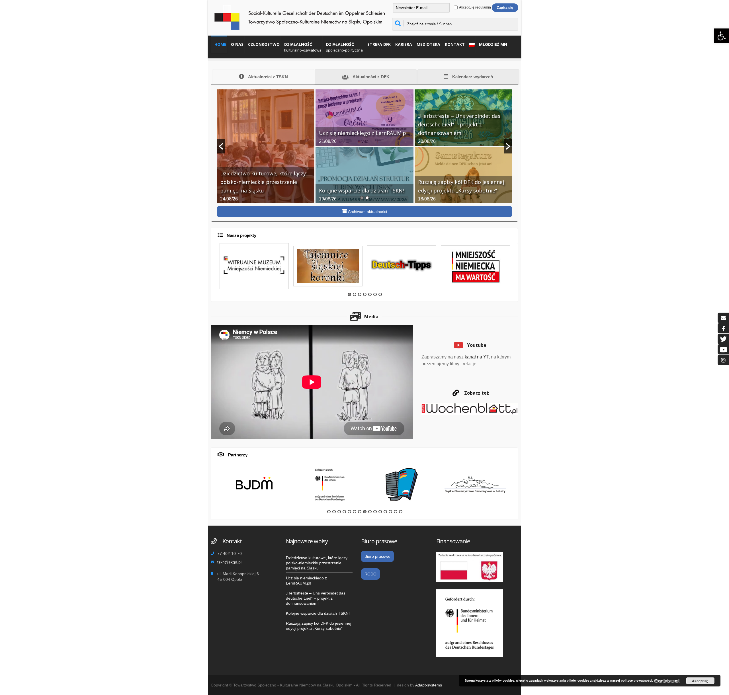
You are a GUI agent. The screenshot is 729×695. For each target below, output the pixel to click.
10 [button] (375, 511)
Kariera (403, 44)
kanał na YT (477, 356)
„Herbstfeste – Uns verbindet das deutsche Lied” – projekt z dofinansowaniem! (315, 598)
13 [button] (390, 511)
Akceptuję (700, 680)
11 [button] (380, 511)
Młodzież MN (493, 44)
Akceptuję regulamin (474, 7)
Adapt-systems (428, 685)
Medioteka (428, 44)
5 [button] (370, 294)
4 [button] (364, 294)
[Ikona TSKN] (723, 318)
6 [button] (375, 294)
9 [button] (370, 511)
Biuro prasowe (377, 556)
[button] (221, 146)
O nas (237, 44)
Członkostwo (264, 44)
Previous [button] (214, 270)
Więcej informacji (666, 680)
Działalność (303, 47)
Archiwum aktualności (367, 211)
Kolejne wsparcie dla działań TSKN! (318, 613)
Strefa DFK (379, 44)
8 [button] (364, 511)
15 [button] (400, 511)
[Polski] (470, 44)
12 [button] (385, 511)
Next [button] (515, 270)
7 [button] (380, 294)
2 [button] (367, 198)
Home (220, 44)
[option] (364, 146)
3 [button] (359, 294)
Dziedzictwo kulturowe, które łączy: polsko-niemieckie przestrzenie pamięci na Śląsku (317, 562)
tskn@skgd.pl (229, 562)
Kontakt (455, 44)
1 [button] (362, 198)
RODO (370, 574)
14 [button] (395, 511)
